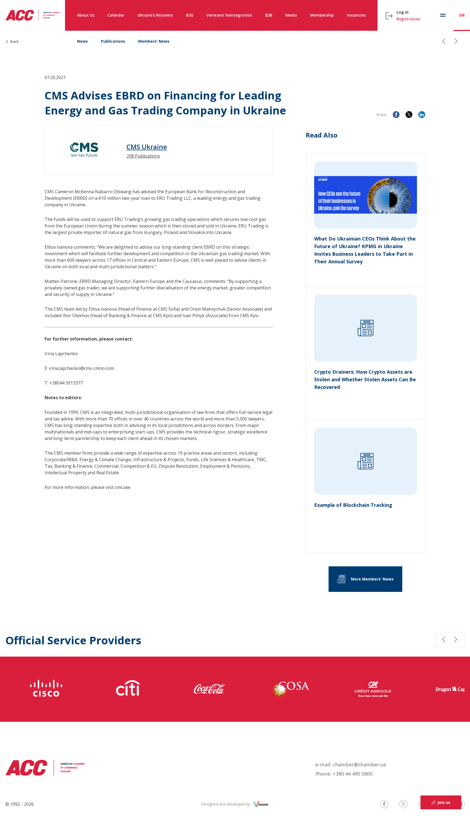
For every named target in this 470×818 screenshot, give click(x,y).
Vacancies (356, 15)
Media (291, 15)
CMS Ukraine (146, 146)
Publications (113, 41)
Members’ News (153, 41)
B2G (189, 15)
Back (14, 41)
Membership (322, 15)
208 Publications (143, 156)
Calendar (116, 15)
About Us (85, 15)
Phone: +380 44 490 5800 (343, 773)
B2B (268, 15)
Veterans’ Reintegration (229, 15)
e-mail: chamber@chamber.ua (350, 764)
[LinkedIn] (422, 115)
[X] (409, 115)
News (82, 41)
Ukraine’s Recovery (155, 15)
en (462, 15)
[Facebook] (396, 115)
